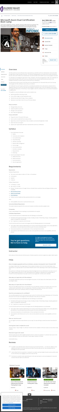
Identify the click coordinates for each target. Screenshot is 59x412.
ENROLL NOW (50, 30)
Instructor (3, 76)
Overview (3, 69)
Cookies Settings (11, 407)
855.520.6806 (3, 90)
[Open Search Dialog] (56, 2)
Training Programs (7, 15)
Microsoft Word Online (16, 191)
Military (41, 400)
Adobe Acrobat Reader (15, 193)
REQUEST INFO (53, 60)
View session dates (49, 38)
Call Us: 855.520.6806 (53, 15)
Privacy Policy (38, 409)
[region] (12, 401)
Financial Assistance (43, 401)
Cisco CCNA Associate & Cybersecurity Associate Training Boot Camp (17, 383)
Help (41, 403)
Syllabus (2, 71)
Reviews (2, 81)
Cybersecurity (14, 15)
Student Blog (50, 400)
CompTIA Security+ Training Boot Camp (32, 382)
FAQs (2, 79)
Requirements (4, 74)
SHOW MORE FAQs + (13, 339)
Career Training (24, 400)
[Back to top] (29, 399)
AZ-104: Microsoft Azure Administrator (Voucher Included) (50, 383)
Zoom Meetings (14, 195)
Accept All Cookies (11, 404)
